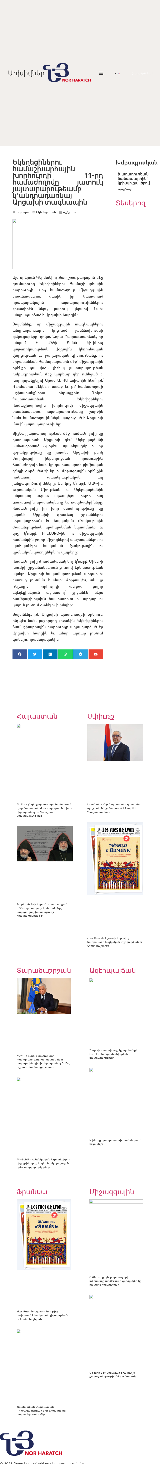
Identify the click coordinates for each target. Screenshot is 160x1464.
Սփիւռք (100, 716)
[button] (101, 73)
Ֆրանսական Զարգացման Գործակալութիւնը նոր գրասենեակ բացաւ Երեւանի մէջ (41, 1410)
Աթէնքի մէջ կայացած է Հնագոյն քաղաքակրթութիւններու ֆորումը (112, 1374)
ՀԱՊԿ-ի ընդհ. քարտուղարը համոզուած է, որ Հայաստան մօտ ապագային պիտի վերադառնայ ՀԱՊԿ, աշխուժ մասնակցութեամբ (44, 809)
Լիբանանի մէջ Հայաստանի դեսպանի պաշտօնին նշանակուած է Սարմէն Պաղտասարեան (113, 808)
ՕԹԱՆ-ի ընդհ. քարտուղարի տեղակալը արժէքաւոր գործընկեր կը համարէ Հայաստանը (115, 1280)
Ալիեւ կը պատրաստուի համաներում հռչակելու (114, 1142)
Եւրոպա (22, 212)
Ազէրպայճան (112, 970)
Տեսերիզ (130, 203)
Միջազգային (111, 1192)
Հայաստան (37, 716)
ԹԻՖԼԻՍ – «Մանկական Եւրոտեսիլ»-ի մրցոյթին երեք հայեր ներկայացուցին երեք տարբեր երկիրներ (43, 1163)
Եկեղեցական (46, 212)
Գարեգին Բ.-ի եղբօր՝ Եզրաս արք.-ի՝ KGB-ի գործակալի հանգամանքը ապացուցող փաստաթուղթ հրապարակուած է (42, 909)
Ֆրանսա (32, 1192)
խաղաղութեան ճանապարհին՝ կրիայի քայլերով (134, 178)
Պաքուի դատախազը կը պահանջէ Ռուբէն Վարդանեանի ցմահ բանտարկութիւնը (113, 1053)
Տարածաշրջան (44, 970)
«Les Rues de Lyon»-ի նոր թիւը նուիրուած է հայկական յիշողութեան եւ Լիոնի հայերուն (114, 941)
